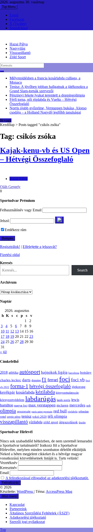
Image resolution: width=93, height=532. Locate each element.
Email (14, 15)
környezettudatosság (67, 392)
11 (7, 331)
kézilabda (45, 392)
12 (12, 331)
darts (26, 380)
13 (17, 331)
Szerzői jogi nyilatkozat (27, 522)
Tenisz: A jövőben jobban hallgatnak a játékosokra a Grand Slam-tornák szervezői (49, 89)
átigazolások (68, 422)
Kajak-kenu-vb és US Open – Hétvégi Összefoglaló (45, 154)
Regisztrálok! (10, 247)
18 (7, 336)
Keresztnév (8, 468)
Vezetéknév (8, 463)
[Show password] (59, 220)
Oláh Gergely (10, 187)
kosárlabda (25, 392)
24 (3, 342)
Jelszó (4, 221)
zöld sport (50, 422)
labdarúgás (40, 398)
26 (12, 342)
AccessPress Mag (59, 491)
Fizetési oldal (10, 255)
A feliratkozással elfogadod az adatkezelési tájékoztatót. (47, 478)
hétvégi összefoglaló (50, 386)
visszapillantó (14, 422)
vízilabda (35, 422)
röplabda (73, 411)
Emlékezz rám (15, 230)
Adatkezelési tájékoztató (28, 517)
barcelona (73, 372)
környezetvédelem (12, 400)
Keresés (6, 263)
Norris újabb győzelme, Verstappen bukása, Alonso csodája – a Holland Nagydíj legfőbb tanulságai (48, 110)
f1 (44, 379)
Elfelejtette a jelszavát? (40, 247)
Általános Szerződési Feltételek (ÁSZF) (39, 513)
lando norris (63, 400)
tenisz (26, 416)
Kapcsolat (17, 505)
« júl (3, 352)
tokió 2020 (39, 416)
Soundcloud (19, 28)
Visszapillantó (20, 53)
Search (82, 270)
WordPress (25, 491)
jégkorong (78, 387)
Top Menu (9, 7)
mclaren (62, 405)
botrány (86, 372)
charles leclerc (10, 380)
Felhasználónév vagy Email (20, 210)
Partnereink (18, 509)
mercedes (77, 405)
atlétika (13, 372)
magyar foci (20, 405)
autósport (29, 372)
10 (3, 331)
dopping (36, 380)
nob (88, 405)
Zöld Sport (18, 57)
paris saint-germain (41, 411)
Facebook (17, 19)
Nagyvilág (17, 48)
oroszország (24, 411)
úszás (82, 422)
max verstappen (42, 405)
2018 (4, 372)
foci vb (78, 379)
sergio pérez (14, 416)
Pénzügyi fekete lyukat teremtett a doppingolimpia (47, 95)
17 (3, 336)
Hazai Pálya (19, 44)
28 (22, 342)
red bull (60, 411)
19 (12, 336)
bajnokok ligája (54, 372)
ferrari (52, 379)
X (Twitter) (18, 24)
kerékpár (7, 392)
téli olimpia (57, 416)
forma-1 (19, 386)
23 (31, 336)
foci (64, 379)
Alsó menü (9, 496)
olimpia (8, 411)
